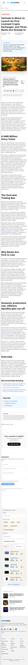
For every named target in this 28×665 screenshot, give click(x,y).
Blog (6, 8)
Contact (13, 651)
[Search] (24, 3)
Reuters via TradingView (11, 401)
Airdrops (6, 526)
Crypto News (5, 14)
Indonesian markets (6, 230)
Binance (16, 331)
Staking (12, 522)
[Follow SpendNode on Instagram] (7, 629)
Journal (3, 651)
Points (18, 522)
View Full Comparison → (14, 584)
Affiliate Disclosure (22, 646)
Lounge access (13, 526)
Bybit (20, 331)
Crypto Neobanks (3, 644)
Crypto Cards (4, 641)
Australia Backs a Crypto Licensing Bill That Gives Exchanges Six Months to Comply (14, 384)
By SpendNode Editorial (19, 34)
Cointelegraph (8, 405)
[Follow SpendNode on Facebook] (5, 629)
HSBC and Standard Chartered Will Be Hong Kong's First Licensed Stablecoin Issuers (14, 390)
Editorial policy (13, 644)
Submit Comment (8, 484)
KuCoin (3, 332)
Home (2, 8)
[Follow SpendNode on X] (2, 629)
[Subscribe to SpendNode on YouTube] (10, 629)
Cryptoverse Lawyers (10, 403)
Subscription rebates (9, 529)
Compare (3, 647)
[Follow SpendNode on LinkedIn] (16, 629)
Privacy (22, 641)
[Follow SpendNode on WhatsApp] (13, 629)
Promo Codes (4, 649)
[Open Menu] (4, 3)
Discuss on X (15, 444)
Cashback (6, 522)
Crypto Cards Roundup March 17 (11, 387)
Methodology (4, 653)
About (12, 641)
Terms (21, 643)
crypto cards (9, 329)
